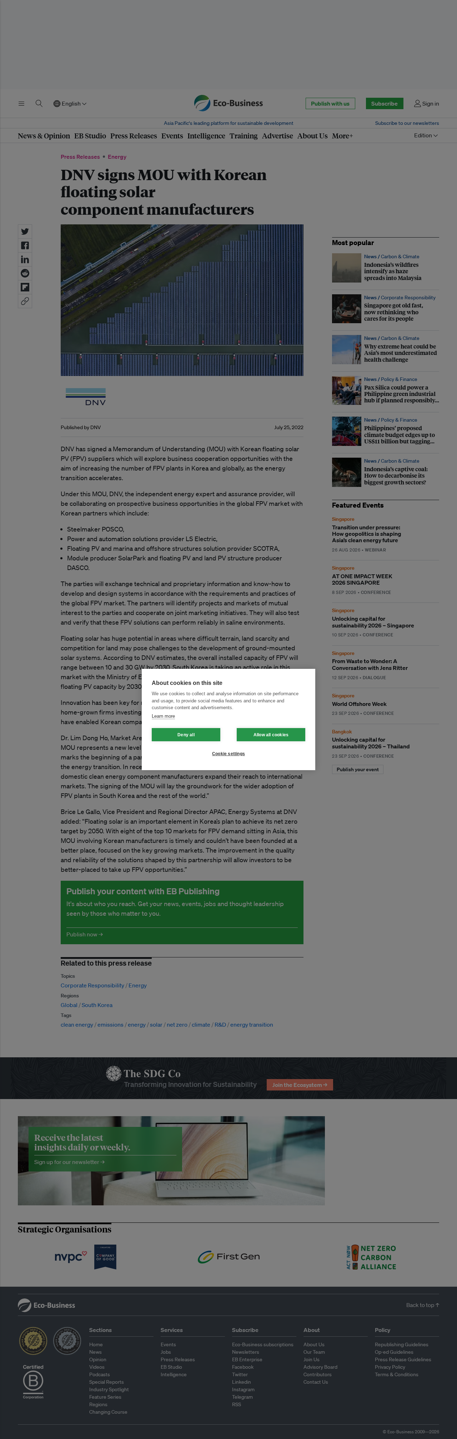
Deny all (186, 734)
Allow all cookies (270, 734)
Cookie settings (228, 753)
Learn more (163, 716)
